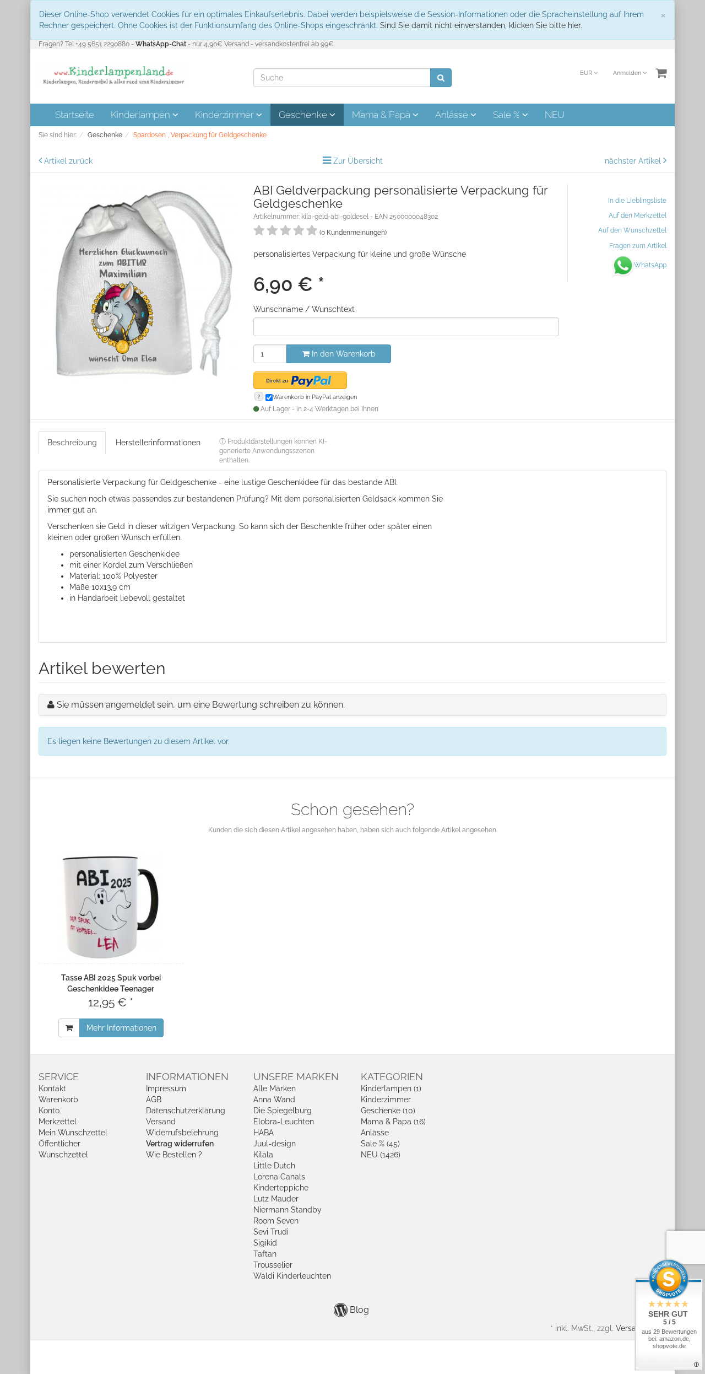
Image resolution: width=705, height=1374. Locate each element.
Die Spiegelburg (282, 1110)
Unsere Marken (296, 1076)
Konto (49, 1110)
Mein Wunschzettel (73, 1132)
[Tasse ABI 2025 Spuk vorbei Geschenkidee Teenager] (111, 907)
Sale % (507, 114)
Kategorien (392, 1076)
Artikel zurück (68, 161)
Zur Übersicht (358, 161)
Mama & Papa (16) (393, 1121)
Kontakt (52, 1088)
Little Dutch (274, 1165)
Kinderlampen (141, 114)
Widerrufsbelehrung (182, 1132)
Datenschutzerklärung (185, 1110)
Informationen (187, 1076)
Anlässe (452, 114)
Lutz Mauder (276, 1198)
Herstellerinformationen (158, 442)
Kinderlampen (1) (391, 1088)
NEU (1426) (380, 1154)
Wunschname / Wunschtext (304, 309)
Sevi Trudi (271, 1231)
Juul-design (274, 1143)
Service (59, 1076)
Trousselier (272, 1264)
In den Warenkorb (343, 353)
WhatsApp (650, 265)
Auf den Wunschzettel (632, 230)
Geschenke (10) (388, 1110)
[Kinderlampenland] (113, 75)
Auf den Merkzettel (637, 215)
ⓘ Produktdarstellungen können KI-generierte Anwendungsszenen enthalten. (273, 451)
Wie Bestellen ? (174, 1154)
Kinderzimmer (225, 114)
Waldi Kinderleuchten (292, 1275)
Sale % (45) (380, 1143)
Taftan (264, 1253)
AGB (153, 1099)
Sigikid (265, 1242)
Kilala (263, 1154)
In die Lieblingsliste (637, 200)
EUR (587, 73)
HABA (263, 1132)
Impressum (166, 1088)
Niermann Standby (287, 1209)
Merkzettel (58, 1121)
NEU (555, 114)
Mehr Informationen (121, 1027)
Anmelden (628, 73)
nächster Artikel (634, 161)
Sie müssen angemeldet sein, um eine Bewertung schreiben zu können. (201, 704)
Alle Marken (274, 1088)
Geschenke (304, 114)
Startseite (74, 114)
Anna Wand (274, 1099)
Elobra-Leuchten (283, 1121)
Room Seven (276, 1220)
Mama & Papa (382, 114)
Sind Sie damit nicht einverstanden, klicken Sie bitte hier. (481, 25)
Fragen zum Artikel (637, 246)
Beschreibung (72, 442)
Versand (161, 1121)
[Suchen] (441, 77)
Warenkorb (58, 1099)
